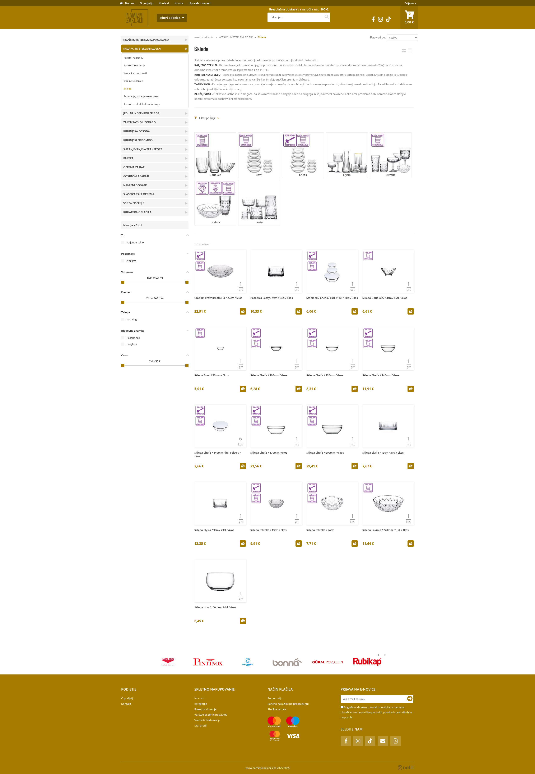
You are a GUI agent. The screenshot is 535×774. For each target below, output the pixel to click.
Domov (129, 3)
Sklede (127, 88)
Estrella (391, 175)
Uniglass (131, 344)
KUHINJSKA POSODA (136, 131)
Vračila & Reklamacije (207, 720)
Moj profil (200, 725)
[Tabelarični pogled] (410, 50)
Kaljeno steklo (135, 242)
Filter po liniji (207, 118)
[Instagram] (380, 19)
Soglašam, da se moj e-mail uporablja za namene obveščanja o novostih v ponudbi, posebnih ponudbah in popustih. (376, 712)
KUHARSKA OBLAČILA (137, 212)
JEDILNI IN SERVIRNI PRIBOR (141, 113)
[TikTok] (388, 19)
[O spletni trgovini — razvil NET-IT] (406, 767)
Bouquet (215, 175)
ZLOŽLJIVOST (202, 94)
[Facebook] (373, 19)
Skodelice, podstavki (135, 73)
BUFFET (128, 158)
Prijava (410, 3)
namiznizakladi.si (204, 37)
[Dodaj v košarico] (243, 311)
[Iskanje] (326, 17)
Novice (179, 3)
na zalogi (131, 319)
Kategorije (200, 704)
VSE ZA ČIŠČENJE (133, 203)
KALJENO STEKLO (205, 65)
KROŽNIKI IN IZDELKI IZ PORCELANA (146, 39)
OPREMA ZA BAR (134, 167)
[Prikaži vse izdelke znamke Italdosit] (367, 662)
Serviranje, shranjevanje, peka (141, 96)
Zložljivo (131, 261)
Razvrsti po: (378, 37)
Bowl (259, 175)
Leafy (259, 222)
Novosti (199, 698)
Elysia (347, 175)
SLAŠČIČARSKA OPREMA (138, 194)
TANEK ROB (202, 84)
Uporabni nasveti (200, 3)
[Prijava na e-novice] (410, 699)
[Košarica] (409, 17)
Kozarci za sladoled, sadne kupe (142, 104)
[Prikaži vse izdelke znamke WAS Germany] (327, 662)
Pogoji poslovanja (205, 709)
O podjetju (146, 3)
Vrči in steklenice (133, 81)
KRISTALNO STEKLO (207, 75)
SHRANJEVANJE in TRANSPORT (142, 149)
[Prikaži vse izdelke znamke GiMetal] (168, 662)
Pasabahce (133, 338)
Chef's (303, 175)
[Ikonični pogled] (404, 50)
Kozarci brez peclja (134, 65)
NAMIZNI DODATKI (135, 185)
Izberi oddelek (170, 18)
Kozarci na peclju (133, 57)
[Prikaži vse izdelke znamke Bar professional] (288, 662)
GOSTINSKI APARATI (136, 176)
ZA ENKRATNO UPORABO (139, 122)
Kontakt (164, 3)
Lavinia (215, 222)
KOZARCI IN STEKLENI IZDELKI (142, 48)
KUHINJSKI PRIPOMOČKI (138, 140)
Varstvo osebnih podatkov (210, 714)
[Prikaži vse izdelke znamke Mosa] (248, 662)
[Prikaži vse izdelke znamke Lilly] (208, 662)
